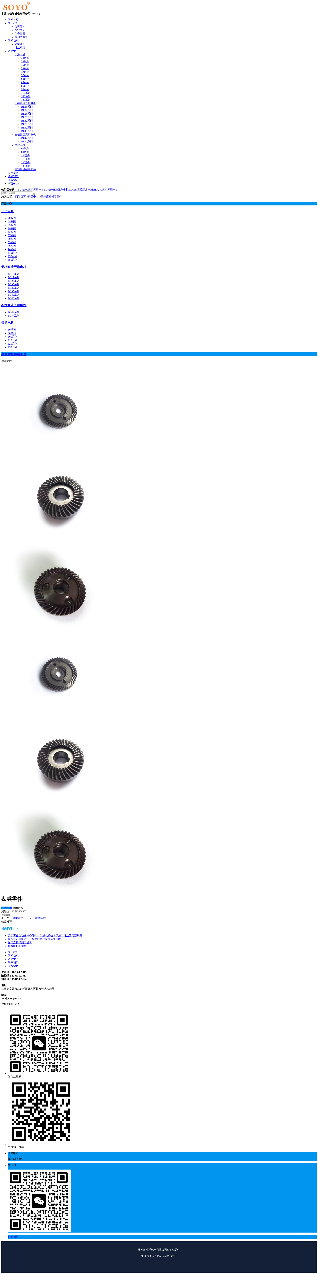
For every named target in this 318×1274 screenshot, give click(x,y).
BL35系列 (13, 291)
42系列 (12, 231)
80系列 (12, 333)
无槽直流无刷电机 (13, 267)
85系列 (12, 242)
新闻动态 (13, 955)
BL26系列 (13, 280)
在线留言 (13, 966)
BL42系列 (13, 294)
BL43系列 (13, 298)
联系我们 (13, 962)
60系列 (12, 238)
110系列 (12, 252)
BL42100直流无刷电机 (31, 189)
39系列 (12, 228)
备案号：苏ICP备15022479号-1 (159, 1255)
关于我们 (13, 952)
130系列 (12, 256)
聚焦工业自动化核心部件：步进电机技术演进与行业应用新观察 (45, 935)
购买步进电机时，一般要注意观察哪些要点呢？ (36, 939)
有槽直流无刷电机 (13, 305)
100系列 (12, 336)
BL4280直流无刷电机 (56, 189)
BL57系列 (13, 315)
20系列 (12, 218)
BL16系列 (13, 273)
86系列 (12, 245)
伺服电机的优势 (17, 946)
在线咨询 (6, 908)
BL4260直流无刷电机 (81, 189)
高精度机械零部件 (51, 196)
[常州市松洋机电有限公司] (16, 10)
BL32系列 (13, 287)
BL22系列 (13, 277)
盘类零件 (18, 918)
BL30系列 (13, 284)
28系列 (12, 221)
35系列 (12, 225)
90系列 (12, 249)
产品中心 (33, 196)
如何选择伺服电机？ (20, 942)
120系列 (12, 343)
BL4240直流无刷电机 (105, 189)
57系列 (12, 235)
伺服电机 (7, 323)
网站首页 (20, 196)
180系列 (12, 259)
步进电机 (7, 211)
